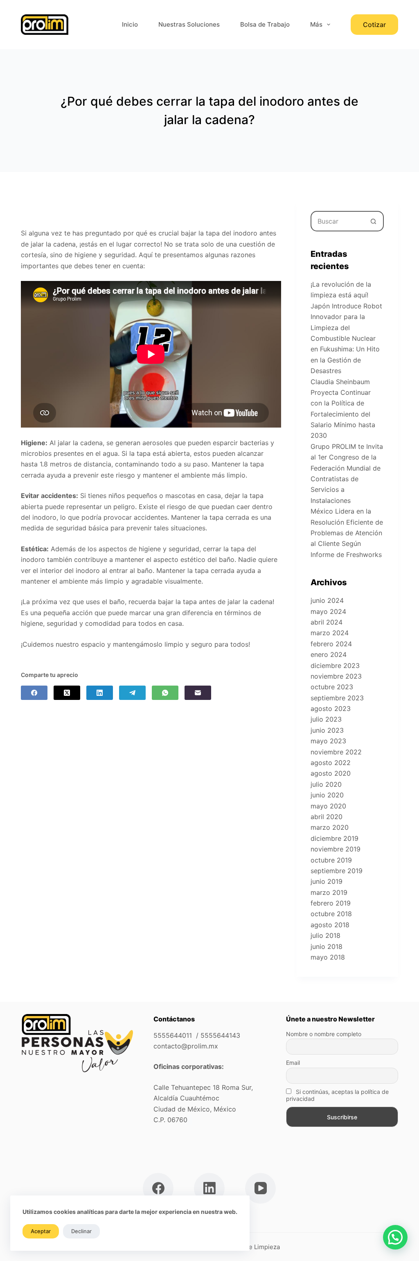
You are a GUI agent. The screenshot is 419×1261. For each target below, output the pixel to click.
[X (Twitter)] (67, 693)
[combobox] (337, 221)
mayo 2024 (328, 611)
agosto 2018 (330, 925)
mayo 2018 (328, 957)
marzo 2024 (330, 633)
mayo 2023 (328, 741)
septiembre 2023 (337, 698)
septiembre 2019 (337, 871)
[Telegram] (132, 693)
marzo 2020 (330, 827)
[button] (395, 1237)
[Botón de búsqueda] (373, 221)
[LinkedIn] (99, 693)
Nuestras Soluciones (189, 24)
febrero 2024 (331, 644)
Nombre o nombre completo (323, 1033)
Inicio (130, 24)
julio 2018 (325, 935)
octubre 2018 (331, 914)
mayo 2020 (328, 806)
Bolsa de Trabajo (265, 24)
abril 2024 (326, 622)
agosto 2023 (331, 708)
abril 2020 (326, 817)
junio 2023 (327, 730)
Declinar (81, 1231)
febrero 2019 (331, 903)
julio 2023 (326, 719)
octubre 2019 (331, 860)
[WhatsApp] (165, 693)
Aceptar (41, 1231)
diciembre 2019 (334, 838)
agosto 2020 (331, 773)
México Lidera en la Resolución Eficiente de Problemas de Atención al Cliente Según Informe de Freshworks (347, 533)
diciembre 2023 (335, 665)
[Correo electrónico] (198, 693)
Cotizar (374, 24)
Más (316, 24)
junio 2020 (327, 795)
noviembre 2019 (335, 849)
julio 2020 (326, 784)
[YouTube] (260, 1188)
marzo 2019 (329, 892)
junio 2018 (326, 946)
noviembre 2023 (336, 676)
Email (293, 1062)
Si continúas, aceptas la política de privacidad (337, 1095)
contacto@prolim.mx (185, 1046)
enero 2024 (329, 654)
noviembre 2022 (336, 752)
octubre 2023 (332, 687)
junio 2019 (326, 881)
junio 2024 (327, 600)
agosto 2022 (331, 762)
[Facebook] (34, 693)
